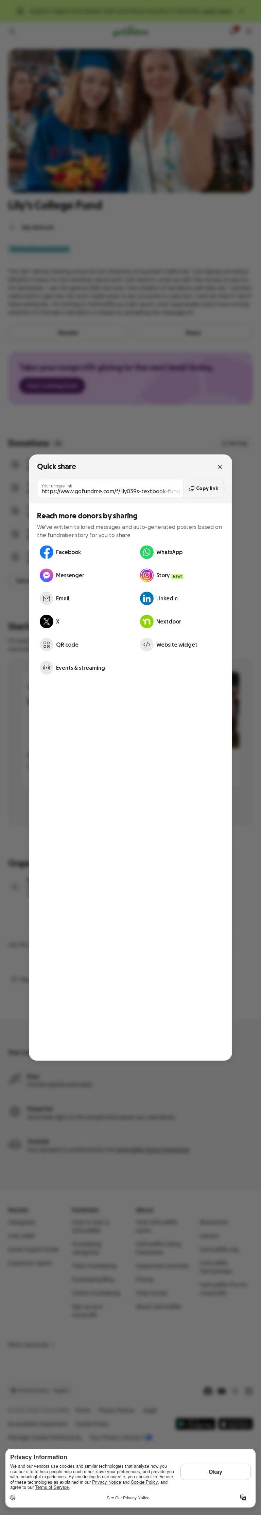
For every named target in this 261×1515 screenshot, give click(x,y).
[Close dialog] (220, 466)
